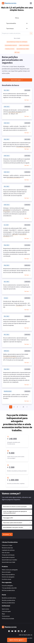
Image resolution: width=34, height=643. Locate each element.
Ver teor (27, 100)
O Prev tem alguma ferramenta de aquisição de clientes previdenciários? (15, 512)
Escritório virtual (6, 579)
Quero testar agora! (16, 640)
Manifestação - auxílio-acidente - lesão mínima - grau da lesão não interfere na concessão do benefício (16, 396)
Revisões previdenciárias (8, 600)
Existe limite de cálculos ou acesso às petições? (15, 506)
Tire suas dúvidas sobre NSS (9, 588)
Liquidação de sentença (8, 550)
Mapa (3, 614)
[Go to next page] (26, 406)
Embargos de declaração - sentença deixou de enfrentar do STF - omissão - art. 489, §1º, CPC (15, 112)
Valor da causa (5, 552)
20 (23, 407)
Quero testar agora (16, 80)
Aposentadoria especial (8, 557)
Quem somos (5, 609)
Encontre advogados (7, 585)
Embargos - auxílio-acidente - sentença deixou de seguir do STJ (16, 176)
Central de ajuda (6, 611)
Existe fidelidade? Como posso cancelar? (13, 527)
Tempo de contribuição (8, 555)
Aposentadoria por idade (8, 562)
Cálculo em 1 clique (7, 545)
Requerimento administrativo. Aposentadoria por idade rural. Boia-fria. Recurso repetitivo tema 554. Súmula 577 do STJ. (17, 144)
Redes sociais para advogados (10, 569)
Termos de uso (6, 616)
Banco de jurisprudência (8, 574)
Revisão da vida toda (7, 548)
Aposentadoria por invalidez (9, 560)
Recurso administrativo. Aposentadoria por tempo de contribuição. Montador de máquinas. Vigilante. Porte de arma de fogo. (16, 95)
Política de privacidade (8, 618)
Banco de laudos (6, 572)
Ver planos (6, 534)
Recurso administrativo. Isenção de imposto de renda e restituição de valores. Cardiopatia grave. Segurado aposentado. (16, 287)
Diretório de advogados (8, 577)
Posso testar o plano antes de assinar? (12, 523)
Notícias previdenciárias (8, 590)
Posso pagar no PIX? (8, 518)
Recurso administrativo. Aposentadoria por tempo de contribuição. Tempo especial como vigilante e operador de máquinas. (16, 340)
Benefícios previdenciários (9, 598)
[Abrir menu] (31, 3)
